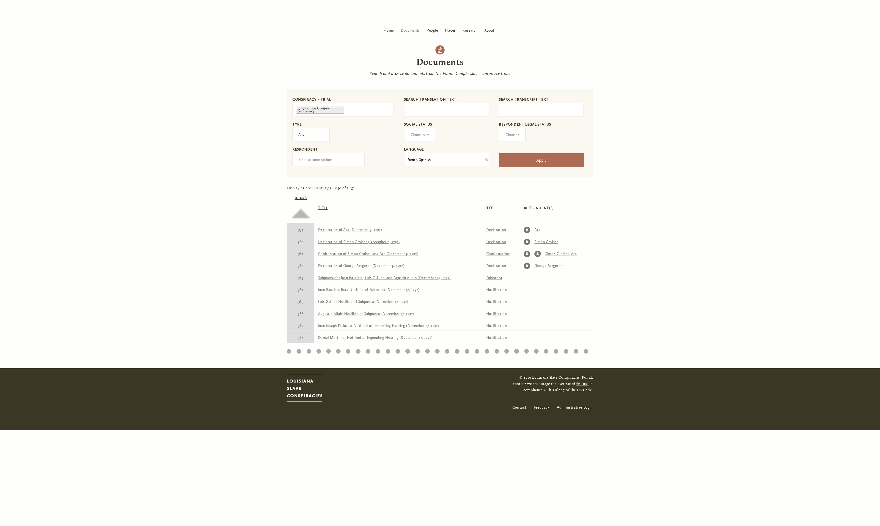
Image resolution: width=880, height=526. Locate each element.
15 (328, 350)
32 (496, 350)
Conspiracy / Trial (311, 99)
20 (378, 350)
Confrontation (498, 254)
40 (576, 350)
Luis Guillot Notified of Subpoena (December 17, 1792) (363, 301)
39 (566, 350)
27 (447, 350)
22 (397, 350)
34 (516, 350)
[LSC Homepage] (309, 389)
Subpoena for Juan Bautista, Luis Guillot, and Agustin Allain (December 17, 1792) (384, 278)
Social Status (418, 124)
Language (414, 149)
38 (556, 350)
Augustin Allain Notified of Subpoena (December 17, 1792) (366, 314)
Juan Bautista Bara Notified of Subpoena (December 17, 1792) (369, 289)
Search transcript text (523, 99)
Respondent (305, 149)
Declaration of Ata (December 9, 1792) (350, 230)
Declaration (496, 230)
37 (546, 350)
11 (288, 350)
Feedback (542, 407)
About (489, 30)
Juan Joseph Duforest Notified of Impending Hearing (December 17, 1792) (378, 325)
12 (298, 350)
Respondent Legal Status (525, 124)
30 (477, 350)
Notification (496, 289)
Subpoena (494, 278)
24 (417, 350)
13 (308, 350)
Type (297, 124)
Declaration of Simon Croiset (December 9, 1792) (359, 242)
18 (358, 350)
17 (348, 350)
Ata (537, 230)
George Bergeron (548, 265)
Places (450, 30)
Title (323, 208)
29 (467, 350)
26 (437, 350)
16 (338, 350)
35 (526, 350)
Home (389, 30)
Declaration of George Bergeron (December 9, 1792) (361, 265)
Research (469, 30)
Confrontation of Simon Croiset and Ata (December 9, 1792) (368, 254)
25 (427, 350)
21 (388, 350)
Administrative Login (575, 407)
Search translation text (430, 99)
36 (536, 350)
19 (368, 350)
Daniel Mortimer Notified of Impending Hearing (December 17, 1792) (375, 337)
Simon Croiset (546, 242)
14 (318, 350)
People (432, 30)
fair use (582, 384)
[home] (440, 19)
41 (586, 350)
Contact (519, 407)
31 (486, 350)
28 (457, 350)
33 (506, 350)
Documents (410, 30)
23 (407, 350)
